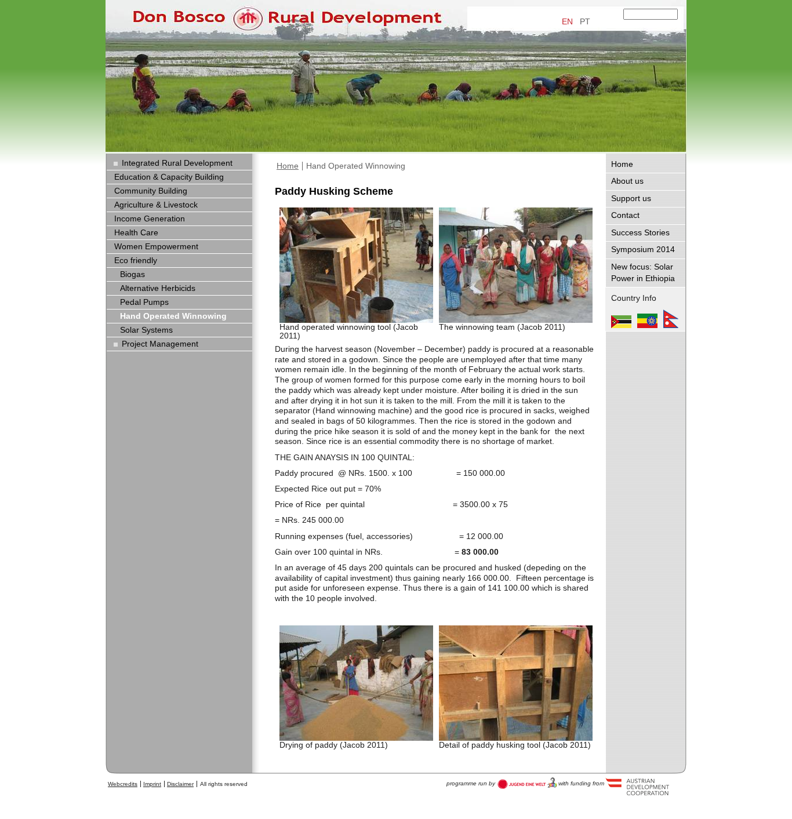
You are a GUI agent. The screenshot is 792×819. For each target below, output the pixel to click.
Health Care (136, 232)
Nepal (670, 319)
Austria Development (527, 783)
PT (585, 21)
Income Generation (149, 218)
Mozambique (621, 319)
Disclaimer (180, 784)
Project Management (160, 344)
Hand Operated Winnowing (355, 166)
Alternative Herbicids (157, 288)
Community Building (150, 191)
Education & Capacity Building (169, 177)
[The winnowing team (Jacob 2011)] (516, 265)
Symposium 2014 (643, 249)
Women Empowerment (156, 246)
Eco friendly (135, 260)
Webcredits (122, 784)
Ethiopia (647, 319)
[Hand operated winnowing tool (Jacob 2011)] (356, 265)
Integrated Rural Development (177, 163)
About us (627, 181)
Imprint (152, 784)
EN (567, 21)
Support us (631, 198)
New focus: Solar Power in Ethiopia (643, 273)
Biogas (132, 274)
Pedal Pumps (144, 302)
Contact (625, 215)
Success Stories (640, 232)
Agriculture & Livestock (156, 205)
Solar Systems (146, 330)
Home (288, 166)
